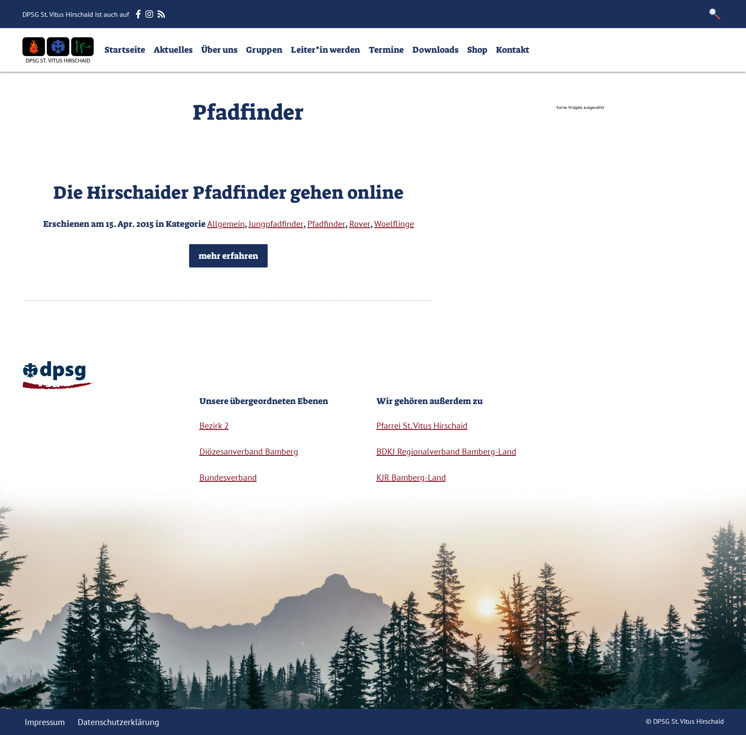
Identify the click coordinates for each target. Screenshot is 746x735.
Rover (359, 223)
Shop (477, 49)
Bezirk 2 (214, 425)
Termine (386, 49)
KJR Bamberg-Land (411, 477)
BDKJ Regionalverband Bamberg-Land (446, 451)
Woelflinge (394, 223)
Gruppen (264, 49)
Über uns (219, 49)
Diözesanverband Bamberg (248, 451)
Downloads (435, 49)
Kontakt (512, 49)
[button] (715, 14)
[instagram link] (150, 14)
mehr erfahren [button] (228, 255)
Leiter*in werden (325, 49)
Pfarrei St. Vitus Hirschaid (422, 425)
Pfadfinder (326, 223)
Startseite (124, 49)
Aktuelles (173, 49)
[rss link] (163, 14)
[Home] (58, 50)
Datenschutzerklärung (118, 722)
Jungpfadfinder (276, 223)
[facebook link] (139, 14)
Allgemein (226, 223)
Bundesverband (228, 477)
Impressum (45, 722)
